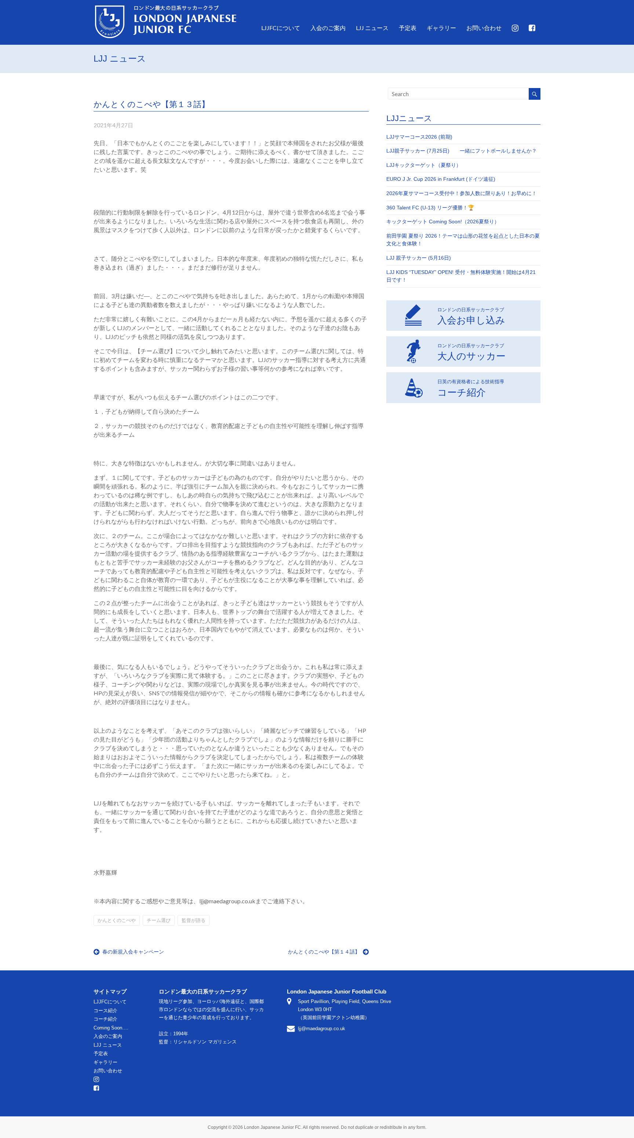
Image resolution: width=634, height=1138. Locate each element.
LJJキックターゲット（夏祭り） (423, 165)
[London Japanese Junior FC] (166, 6)
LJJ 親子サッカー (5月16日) (418, 258)
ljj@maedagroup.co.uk (321, 1028)
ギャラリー (441, 27)
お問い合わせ (484, 27)
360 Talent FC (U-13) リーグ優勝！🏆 (430, 208)
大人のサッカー (471, 352)
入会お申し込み (471, 316)
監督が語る (193, 920)
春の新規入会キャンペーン (133, 952)
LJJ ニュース (372, 27)
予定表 (407, 27)
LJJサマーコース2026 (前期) (419, 137)
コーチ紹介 (470, 388)
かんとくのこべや (117, 920)
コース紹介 (105, 1010)
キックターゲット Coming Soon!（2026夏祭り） (442, 221)
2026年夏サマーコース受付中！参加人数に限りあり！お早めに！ (461, 193)
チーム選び (159, 920)
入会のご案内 (328, 27)
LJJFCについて (280, 27)
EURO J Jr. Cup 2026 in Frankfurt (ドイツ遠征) (440, 179)
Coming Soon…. (111, 1028)
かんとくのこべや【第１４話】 (324, 952)
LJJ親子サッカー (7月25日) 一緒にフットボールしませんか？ (464, 151)
